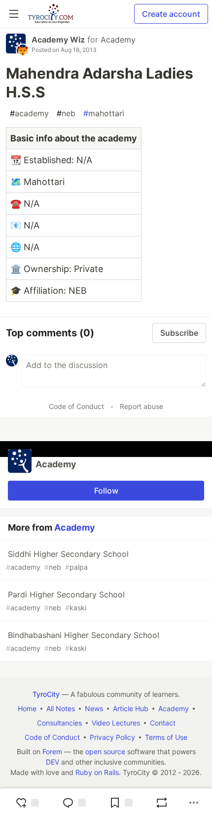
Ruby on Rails (97, 772)
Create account (171, 14)
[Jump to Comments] (74, 802)
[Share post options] (194, 803)
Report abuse (141, 406)
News (94, 708)
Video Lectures (116, 723)
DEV (52, 762)
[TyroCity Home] (50, 14)
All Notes (60, 708)
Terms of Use (166, 737)
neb (66, 113)
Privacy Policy (112, 737)
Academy (118, 40)
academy (29, 113)
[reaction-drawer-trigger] (27, 802)
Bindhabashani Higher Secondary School (82, 641)
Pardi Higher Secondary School (65, 601)
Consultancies (59, 723)
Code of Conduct (76, 406)
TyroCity (46, 694)
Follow (106, 491)
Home (27, 708)
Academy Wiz (58, 40)
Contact (163, 723)
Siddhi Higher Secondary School (67, 560)
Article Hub (130, 708)
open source (105, 751)
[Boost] (162, 802)
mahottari (103, 113)
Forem (52, 751)
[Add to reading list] (121, 802)
